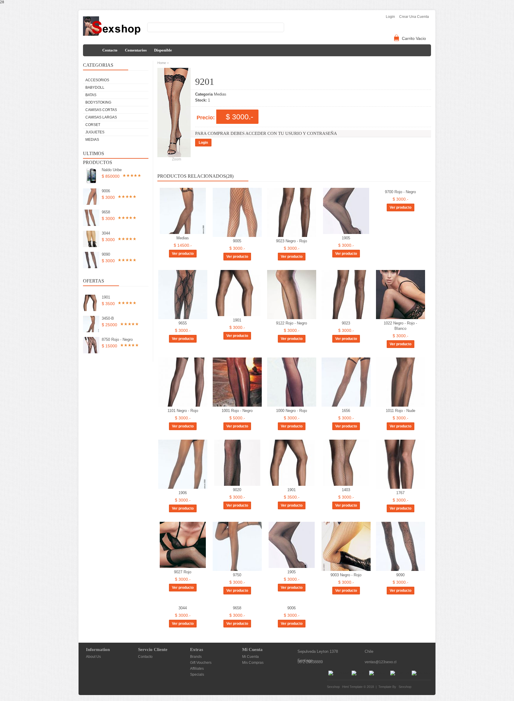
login (390, 17)
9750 (237, 575)
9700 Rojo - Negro (400, 192)
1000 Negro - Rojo (291, 410)
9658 (106, 212)
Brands (196, 657)
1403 (346, 490)
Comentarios (136, 50)
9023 (346, 323)
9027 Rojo (182, 572)
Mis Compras (253, 663)
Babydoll (94, 87)
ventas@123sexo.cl (381, 662)
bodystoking (98, 102)
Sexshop (405, 686)
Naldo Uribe (112, 170)
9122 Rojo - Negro (291, 323)
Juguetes (94, 132)
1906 (182, 493)
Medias (92, 140)
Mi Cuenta (250, 657)
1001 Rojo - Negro (237, 410)
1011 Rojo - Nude (400, 410)
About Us (93, 657)
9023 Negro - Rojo (291, 241)
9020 (237, 490)
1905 (346, 238)
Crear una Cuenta (414, 17)
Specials (197, 674)
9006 (106, 191)
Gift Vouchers (200, 663)
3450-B (108, 318)
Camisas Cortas (101, 110)
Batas (90, 95)
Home (161, 63)
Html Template (352, 686)
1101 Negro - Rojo (182, 410)
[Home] (92, 50)
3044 (106, 233)
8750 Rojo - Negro (117, 339)
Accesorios (97, 80)
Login (203, 142)
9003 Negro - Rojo (345, 575)
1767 (400, 493)
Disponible (163, 50)
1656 (346, 410)
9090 (106, 254)
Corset (92, 125)
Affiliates (197, 668)
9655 (182, 323)
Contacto (109, 50)
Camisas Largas (101, 117)
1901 (106, 297)
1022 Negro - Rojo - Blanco (400, 326)
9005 (237, 241)
